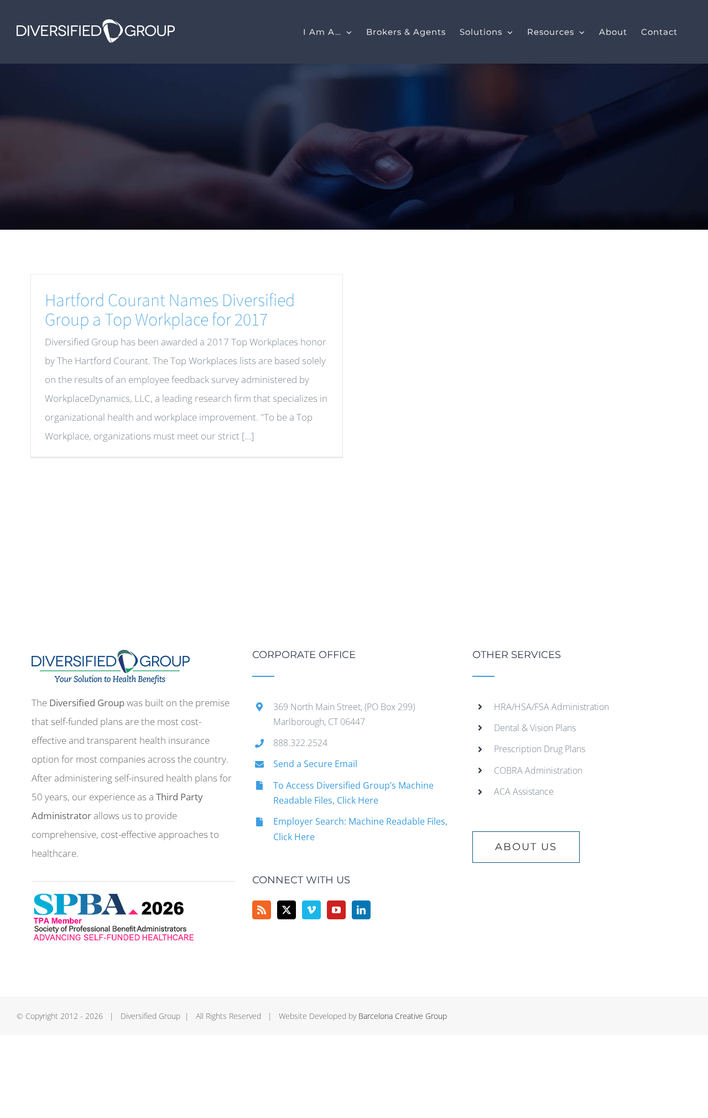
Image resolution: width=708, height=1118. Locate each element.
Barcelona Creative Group (402, 1016)
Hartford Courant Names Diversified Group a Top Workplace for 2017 (170, 310)
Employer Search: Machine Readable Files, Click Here (360, 828)
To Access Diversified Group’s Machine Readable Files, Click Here (353, 792)
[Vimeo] (311, 909)
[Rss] (261, 909)
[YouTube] (336, 909)
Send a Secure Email (315, 764)
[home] (111, 659)
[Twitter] (286, 909)
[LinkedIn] (361, 909)
